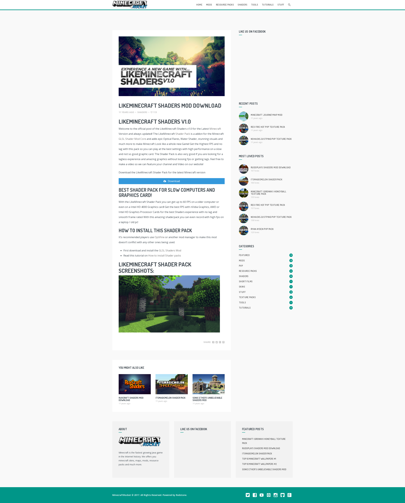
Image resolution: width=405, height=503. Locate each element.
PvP (265, 265)
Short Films (265, 281)
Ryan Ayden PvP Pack (262, 229)
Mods (209, 4)
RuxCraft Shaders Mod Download (131, 399)
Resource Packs (225, 4)
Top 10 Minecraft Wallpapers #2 (259, 464)
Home (199, 4)
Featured (265, 255)
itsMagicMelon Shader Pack (170, 397)
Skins (265, 286)
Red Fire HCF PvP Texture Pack (268, 127)
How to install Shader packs (164, 255)
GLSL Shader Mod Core (132, 139)
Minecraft (215, 128)
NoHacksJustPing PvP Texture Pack (271, 139)
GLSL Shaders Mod (170, 250)
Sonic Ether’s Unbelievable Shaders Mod (207, 399)
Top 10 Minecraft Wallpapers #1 (259, 458)
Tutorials (268, 4)
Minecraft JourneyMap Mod (267, 115)
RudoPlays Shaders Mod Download (271, 167)
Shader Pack (182, 134)
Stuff (280, 4)
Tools (254, 4)
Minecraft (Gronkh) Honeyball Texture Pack (268, 192)
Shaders (242, 4)
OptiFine (160, 237)
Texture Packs (265, 297)
